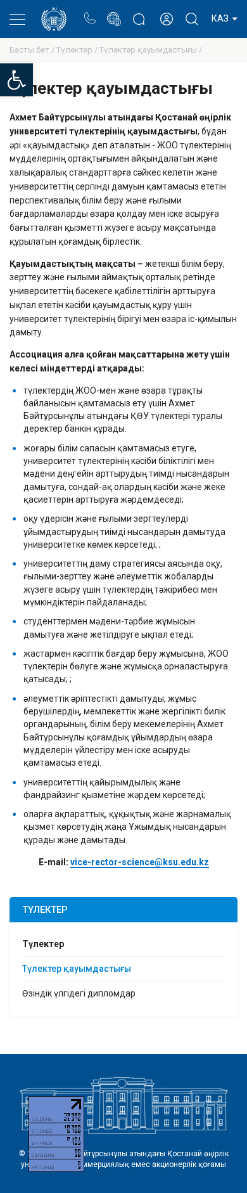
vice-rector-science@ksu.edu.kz (139, 862)
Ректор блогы (138, 12)
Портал (113, 12)
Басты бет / (33, 50)
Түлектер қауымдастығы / (150, 50)
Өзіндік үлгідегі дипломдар (79, 993)
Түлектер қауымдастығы (76, 969)
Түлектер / (77, 50)
